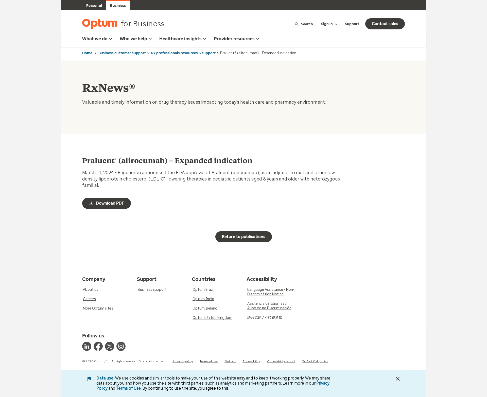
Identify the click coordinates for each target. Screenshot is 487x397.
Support (352, 24)
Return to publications (243, 236)
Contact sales (385, 23)
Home (87, 53)
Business (118, 6)
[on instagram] (121, 346)
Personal (94, 6)
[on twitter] (109, 346)
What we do (95, 39)
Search (307, 24)
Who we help (133, 39)
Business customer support (122, 53)
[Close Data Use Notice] (398, 379)
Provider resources (234, 39)
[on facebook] (98, 346)
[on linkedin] (86, 346)
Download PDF (110, 203)
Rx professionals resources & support (183, 53)
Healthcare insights (180, 39)
